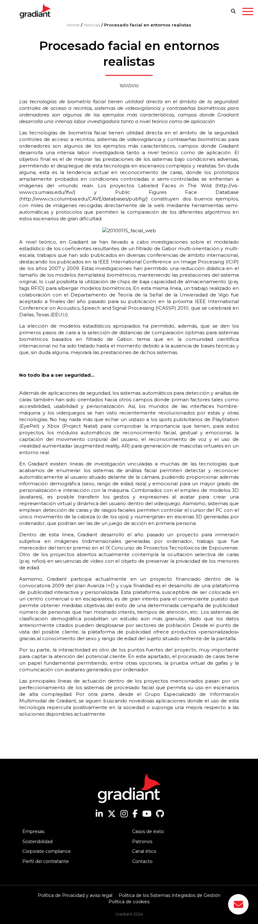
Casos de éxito (148, 831)
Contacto (142, 861)
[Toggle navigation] (247, 12)
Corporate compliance (46, 851)
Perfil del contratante (45, 861)
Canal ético (144, 851)
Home (73, 24)
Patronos (142, 841)
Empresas (33, 831)
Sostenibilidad (37, 841)
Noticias (92, 24)
